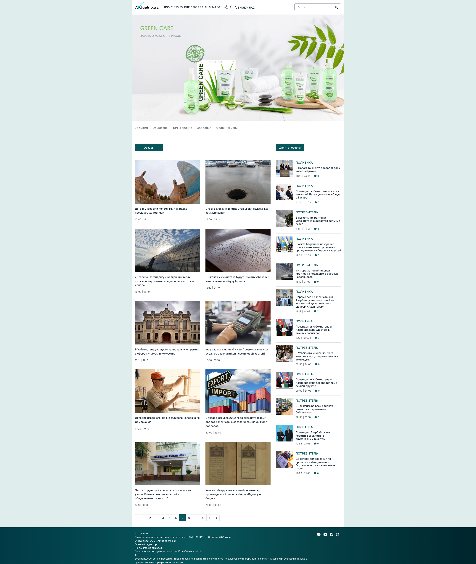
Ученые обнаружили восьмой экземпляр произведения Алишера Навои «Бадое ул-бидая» (233, 494)
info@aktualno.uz (153, 547)
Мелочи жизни (227, 128)
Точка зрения (182, 128)
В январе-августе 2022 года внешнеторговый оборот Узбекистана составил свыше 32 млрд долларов (236, 421)
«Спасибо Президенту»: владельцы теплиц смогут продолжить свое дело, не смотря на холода (164, 281)
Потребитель (307, 212)
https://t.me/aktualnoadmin (186, 551)
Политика (304, 162)
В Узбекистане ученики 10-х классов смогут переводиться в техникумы (317, 356)
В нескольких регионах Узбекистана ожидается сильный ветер (318, 221)
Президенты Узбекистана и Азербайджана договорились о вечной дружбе (316, 382)
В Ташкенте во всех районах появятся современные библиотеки (314, 409)
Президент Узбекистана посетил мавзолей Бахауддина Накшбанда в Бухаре (318, 194)
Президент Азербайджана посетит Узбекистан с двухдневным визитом (313, 435)
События (141, 128)
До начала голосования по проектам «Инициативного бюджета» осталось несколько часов (316, 463)
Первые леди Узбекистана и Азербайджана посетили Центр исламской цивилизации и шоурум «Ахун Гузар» (316, 301)
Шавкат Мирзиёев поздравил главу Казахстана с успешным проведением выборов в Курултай (318, 247)
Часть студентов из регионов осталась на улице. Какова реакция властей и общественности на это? (163, 494)
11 (210, 518)
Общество (160, 128)
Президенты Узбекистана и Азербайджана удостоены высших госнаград (314, 330)
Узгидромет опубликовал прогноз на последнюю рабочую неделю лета (317, 274)
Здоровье (204, 128)
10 (202, 518)
